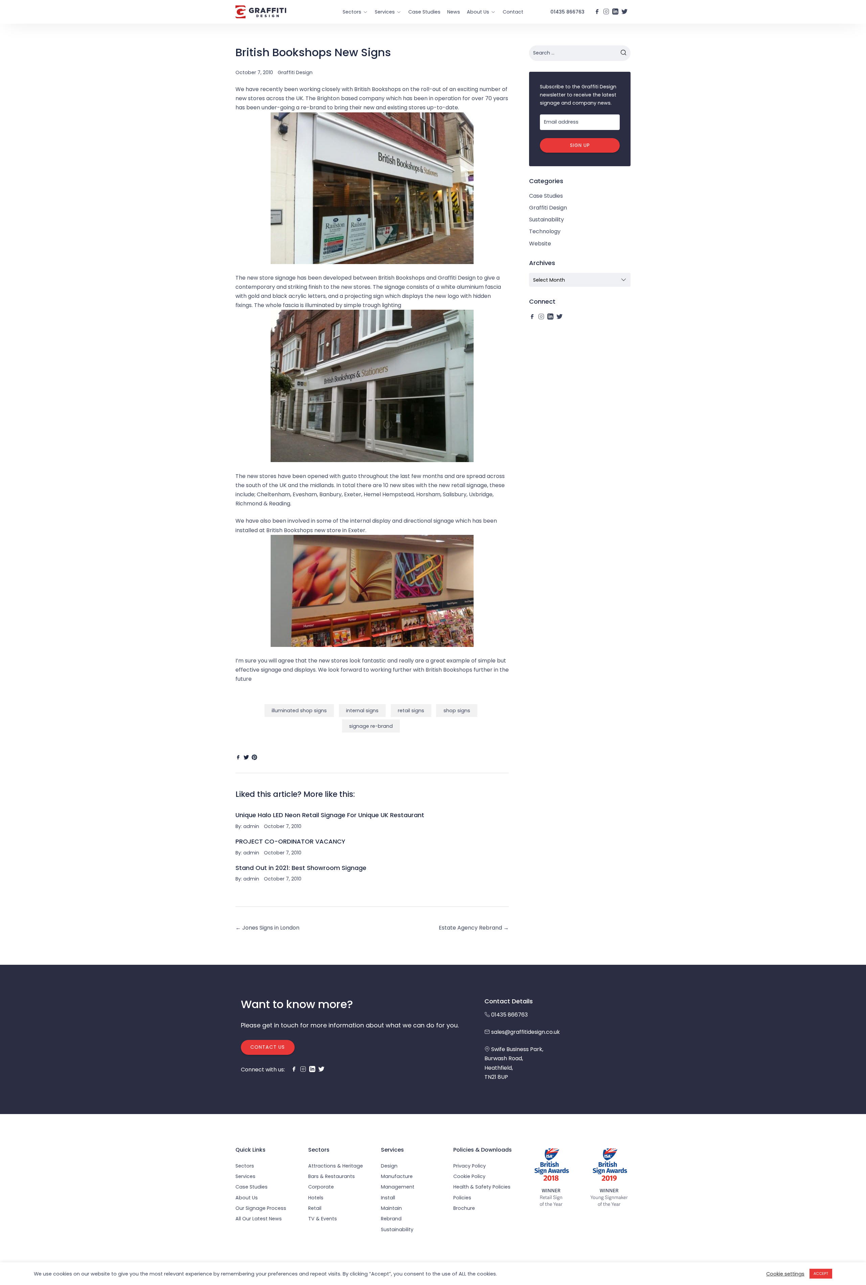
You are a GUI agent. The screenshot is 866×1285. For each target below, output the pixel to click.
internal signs (362, 710)
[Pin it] (254, 757)
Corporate (321, 1186)
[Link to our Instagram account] (606, 11)
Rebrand (391, 1218)
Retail (314, 1208)
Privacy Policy (469, 1165)
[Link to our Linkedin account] (615, 11)
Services (385, 11)
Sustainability (546, 219)
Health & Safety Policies (481, 1186)
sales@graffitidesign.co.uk (525, 1032)
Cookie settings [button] (785, 1274)
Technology (545, 231)
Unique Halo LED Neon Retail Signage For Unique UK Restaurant (329, 815)
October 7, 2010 (254, 72)
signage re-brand (371, 726)
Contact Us (267, 1047)
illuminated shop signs (299, 710)
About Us (478, 11)
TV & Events (322, 1218)
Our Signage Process (260, 1208)
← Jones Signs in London (267, 928)
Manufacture (397, 1176)
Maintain (391, 1208)
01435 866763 (567, 11)
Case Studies (424, 11)
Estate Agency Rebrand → (474, 928)
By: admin (247, 826)
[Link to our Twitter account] (624, 11)
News (453, 11)
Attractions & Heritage (335, 1165)
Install (388, 1197)
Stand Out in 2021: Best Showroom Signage (300, 868)
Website (540, 243)
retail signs (411, 710)
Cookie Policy (469, 1176)
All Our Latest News (258, 1218)
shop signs (456, 710)
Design (389, 1165)
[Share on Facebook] (238, 757)
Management (397, 1186)
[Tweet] (246, 757)
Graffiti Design (295, 72)
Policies (462, 1197)
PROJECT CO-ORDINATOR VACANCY (290, 841)
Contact (513, 11)
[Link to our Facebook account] (597, 11)
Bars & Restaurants (331, 1176)
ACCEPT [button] (821, 1273)
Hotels (315, 1197)
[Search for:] (580, 53)
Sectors (352, 11)
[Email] (262, 757)
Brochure (464, 1208)
